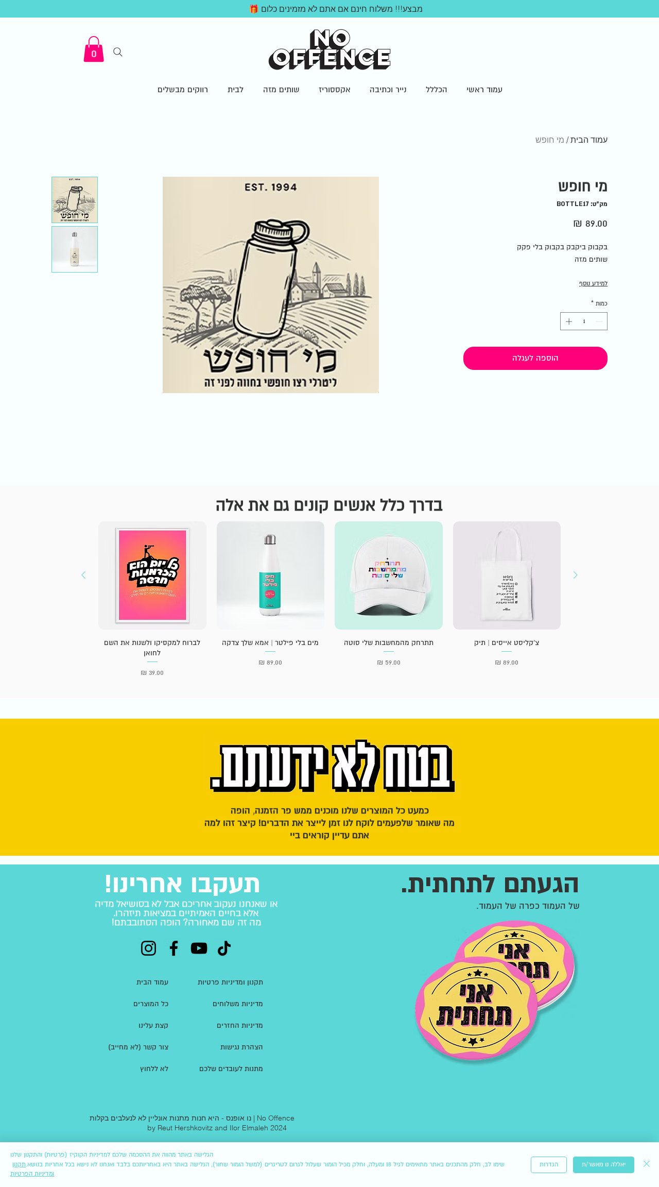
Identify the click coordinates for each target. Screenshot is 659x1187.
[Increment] (568, 321)
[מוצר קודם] (575, 575)
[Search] (118, 51)
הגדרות (549, 1164)
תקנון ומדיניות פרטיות (230, 982)
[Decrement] (600, 321)
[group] (329, 604)
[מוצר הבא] (83, 575)
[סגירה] (646, 1164)
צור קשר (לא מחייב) (138, 1047)
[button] (94, 49)
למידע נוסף (593, 283)
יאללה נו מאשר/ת (604, 1164)
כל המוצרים (150, 1003)
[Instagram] (148, 948)
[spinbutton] (584, 321)
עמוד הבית (589, 139)
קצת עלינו (153, 1025)
